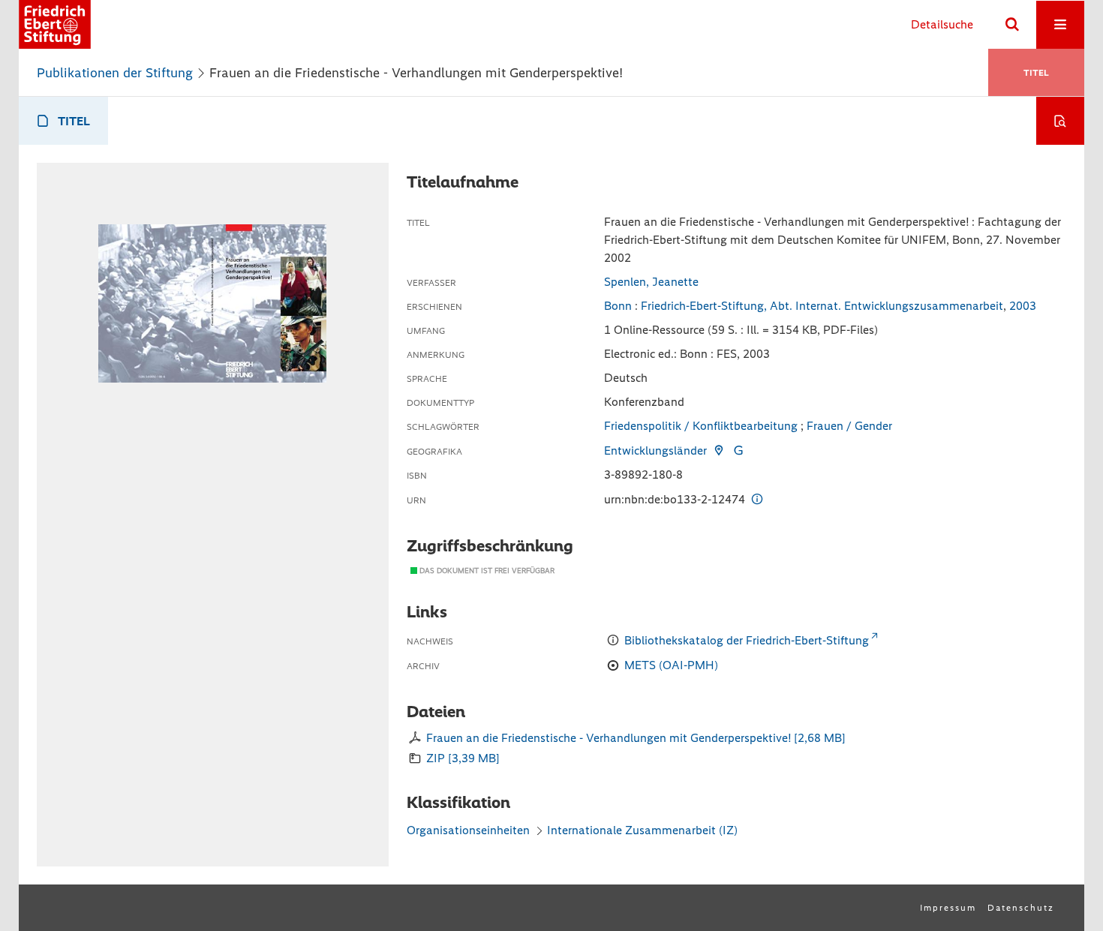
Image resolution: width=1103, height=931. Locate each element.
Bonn (618, 306)
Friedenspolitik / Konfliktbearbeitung (701, 426)
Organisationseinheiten (468, 830)
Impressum (948, 907)
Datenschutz (1020, 907)
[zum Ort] (718, 450)
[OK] (1012, 25)
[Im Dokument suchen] (1060, 121)
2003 (1022, 306)
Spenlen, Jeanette (651, 282)
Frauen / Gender (849, 426)
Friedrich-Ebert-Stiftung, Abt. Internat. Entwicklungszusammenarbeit (822, 306)
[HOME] (55, 24)
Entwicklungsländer (655, 450)
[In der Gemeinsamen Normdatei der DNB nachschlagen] (738, 450)
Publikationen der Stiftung (115, 73)
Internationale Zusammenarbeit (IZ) (642, 830)
